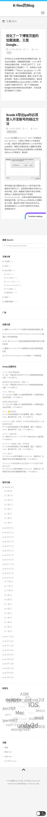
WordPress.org (10, 761)
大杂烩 (7, 261)
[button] (41, 813)
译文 (6, 297)
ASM (8, 274)
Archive (13, 149)
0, (27, 49)
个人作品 (9, 289)
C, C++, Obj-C (11, 282)
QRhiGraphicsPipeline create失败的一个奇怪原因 (23, 356)
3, (26, 129)
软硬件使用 (11, 132)
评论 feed (8, 757)
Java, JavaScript (12, 285)
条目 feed (8, 752)
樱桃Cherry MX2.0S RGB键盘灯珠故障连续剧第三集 (24, 329)
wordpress (21, 82)
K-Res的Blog (23, 5)
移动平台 (9, 292)
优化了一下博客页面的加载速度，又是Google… (22, 40)
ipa (6, 147)
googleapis (28, 70)
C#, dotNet (10, 278)
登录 (6, 747)
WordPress (22, 784)
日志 (9, 53)
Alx (38, 784)
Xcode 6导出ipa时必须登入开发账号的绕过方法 (22, 119)
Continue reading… (35, 216)
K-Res (36, 49)
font (20, 70)
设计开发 (8, 270)
